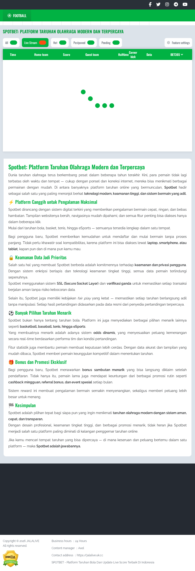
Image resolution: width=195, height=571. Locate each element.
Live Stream (30, 42)
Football (19, 15)
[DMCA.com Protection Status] (10, 558)
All (6, 42)
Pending (106, 42)
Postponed (79, 42)
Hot (55, 42)
